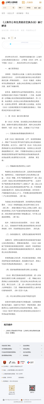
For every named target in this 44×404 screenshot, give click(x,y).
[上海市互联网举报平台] (21, 362)
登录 (35, 8)
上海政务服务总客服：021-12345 (13, 374)
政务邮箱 (21, 377)
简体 (20, 7)
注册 (39, 8)
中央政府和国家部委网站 (9, 352)
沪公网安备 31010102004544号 (32, 400)
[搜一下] (13, 8)
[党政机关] (5, 362)
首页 (3, 13)
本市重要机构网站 (7, 349)
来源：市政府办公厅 (28, 30)
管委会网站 (26, 349)
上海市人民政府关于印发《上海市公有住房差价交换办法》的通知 (23, 332)
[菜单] (40, 3)
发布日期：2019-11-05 (10, 30)
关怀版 (28, 7)
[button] (6, 345)
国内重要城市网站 (7, 355)
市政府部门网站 (6, 345)
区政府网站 (26, 345)
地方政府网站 (27, 352)
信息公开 (10, 13)
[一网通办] (11, 3)
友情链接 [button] (25, 355)
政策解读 (20, 13)
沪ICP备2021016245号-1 (12, 400)
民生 (27, 13)
